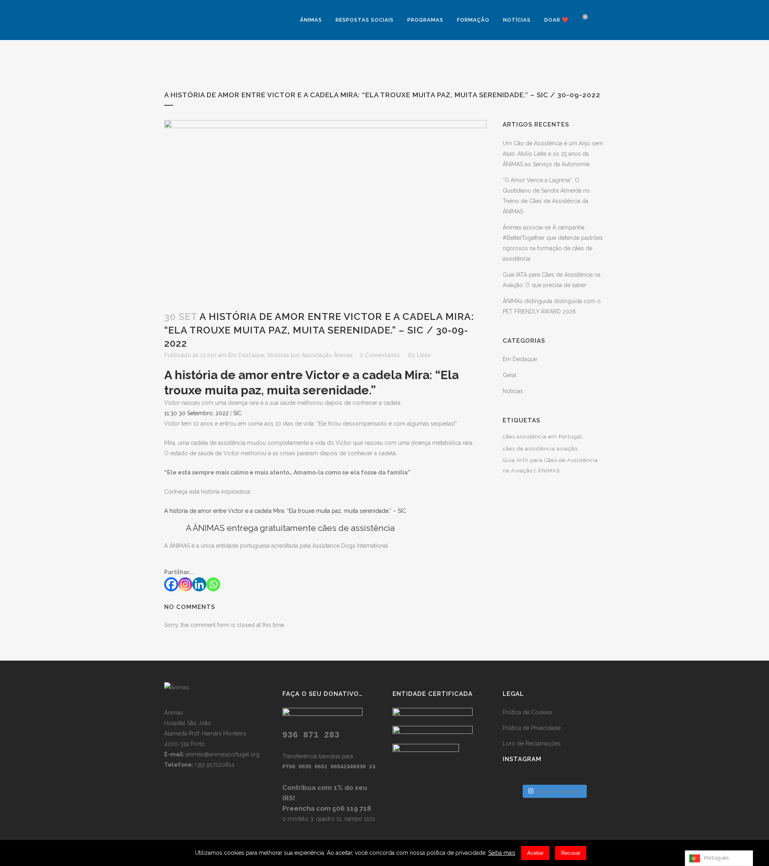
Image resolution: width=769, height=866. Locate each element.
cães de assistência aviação (540, 449)
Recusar (570, 853)
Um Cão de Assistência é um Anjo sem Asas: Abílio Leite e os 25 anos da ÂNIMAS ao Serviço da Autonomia (553, 153)
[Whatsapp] (213, 584)
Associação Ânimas (327, 355)
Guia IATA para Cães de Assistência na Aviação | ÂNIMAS (550, 465)
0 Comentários (380, 355)
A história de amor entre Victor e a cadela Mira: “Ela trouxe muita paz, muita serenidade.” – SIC (285, 511)
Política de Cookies (527, 712)
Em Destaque (246, 355)
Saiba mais (501, 853)
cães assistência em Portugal (542, 437)
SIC (237, 413)
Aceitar (535, 853)
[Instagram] (185, 584)
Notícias (278, 355)
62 (419, 355)
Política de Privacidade (532, 728)
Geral (510, 375)
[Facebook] (171, 584)
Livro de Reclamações (532, 743)
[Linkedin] (199, 584)
